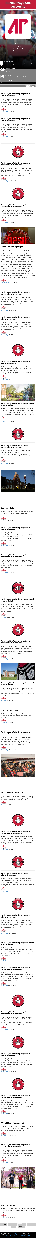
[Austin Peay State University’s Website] (25, 86)
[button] (18, 102)
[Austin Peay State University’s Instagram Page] (35, 86)
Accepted (3, 421)
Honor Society (5, 282)
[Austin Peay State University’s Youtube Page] (33, 86)
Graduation (4, 805)
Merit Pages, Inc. (16, 1234)
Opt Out (28, 1236)
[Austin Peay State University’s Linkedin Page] (31, 86)
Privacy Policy (21, 1236)
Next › (21, 1226)
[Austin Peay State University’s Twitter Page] (29, 86)
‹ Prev (4, 1224)
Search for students (6, 81)
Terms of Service (10, 1236)
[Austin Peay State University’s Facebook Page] (27, 86)
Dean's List (4, 520)
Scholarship (4, 111)
